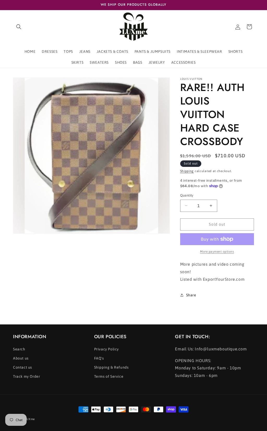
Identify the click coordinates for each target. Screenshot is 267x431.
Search (19, 349)
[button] (19, 26)
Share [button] (191, 295)
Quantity (186, 195)
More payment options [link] (217, 251)
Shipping (187, 171)
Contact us (22, 367)
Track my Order (26, 376)
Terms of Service (109, 376)
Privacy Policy (106, 349)
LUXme (30, 419)
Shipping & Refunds (111, 367)
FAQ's (99, 358)
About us (21, 358)
